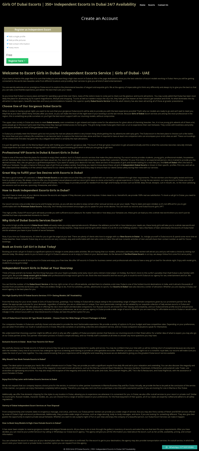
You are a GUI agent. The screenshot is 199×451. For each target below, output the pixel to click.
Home (142, 5)
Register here (15, 60)
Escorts (151, 5)
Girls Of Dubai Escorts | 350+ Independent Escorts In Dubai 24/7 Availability (69, 4)
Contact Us (163, 5)
